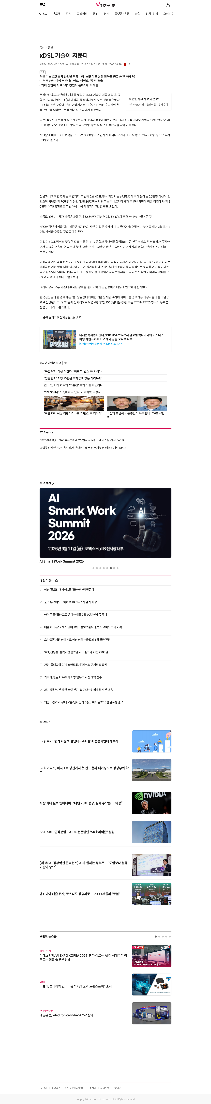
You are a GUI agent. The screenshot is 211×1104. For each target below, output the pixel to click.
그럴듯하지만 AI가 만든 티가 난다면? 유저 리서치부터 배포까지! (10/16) (83, 448)
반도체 (56, 14)
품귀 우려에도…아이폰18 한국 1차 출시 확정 (70, 602)
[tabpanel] (105, 526)
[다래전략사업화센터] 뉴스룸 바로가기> (100, 344)
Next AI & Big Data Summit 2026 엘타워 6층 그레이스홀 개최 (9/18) (82, 440)
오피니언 (168, 14)
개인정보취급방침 (74, 1088)
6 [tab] (111, 568)
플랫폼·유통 (122, 14)
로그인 (43, 1088)
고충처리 (91, 1088)
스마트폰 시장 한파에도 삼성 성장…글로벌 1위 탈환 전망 (77, 640)
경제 (106, 14)
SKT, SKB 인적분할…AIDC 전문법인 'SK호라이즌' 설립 (77, 832)
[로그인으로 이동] (168, 4)
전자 (68, 14)
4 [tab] (104, 568)
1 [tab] (93, 568)
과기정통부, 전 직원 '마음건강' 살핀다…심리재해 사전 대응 (78, 690)
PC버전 (117, 1088)
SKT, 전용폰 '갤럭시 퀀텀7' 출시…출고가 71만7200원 (76, 652)
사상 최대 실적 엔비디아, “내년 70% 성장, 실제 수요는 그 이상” (81, 803)
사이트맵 (104, 1088)
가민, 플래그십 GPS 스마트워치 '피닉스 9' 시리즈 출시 (75, 665)
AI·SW (43, 14)
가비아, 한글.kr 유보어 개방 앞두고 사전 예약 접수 (73, 677)
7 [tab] (114, 568)
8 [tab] (118, 568)
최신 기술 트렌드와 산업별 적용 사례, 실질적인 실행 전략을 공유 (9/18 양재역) (87, 76)
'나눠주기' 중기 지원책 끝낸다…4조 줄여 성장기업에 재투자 (79, 741)
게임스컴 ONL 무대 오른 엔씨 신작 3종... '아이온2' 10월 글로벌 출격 (83, 702)
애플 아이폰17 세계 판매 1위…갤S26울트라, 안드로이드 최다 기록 (83, 627)
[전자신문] (105, 4)
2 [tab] (97, 568)
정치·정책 (152, 14)
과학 (137, 14)
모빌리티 (82, 14)
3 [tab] (100, 568)
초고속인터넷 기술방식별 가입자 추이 (149, 104)
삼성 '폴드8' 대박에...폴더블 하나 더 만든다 (69, 590)
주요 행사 (47, 483)
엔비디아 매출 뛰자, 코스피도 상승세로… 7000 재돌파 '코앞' (80, 894)
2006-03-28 (119, 64)
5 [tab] (107, 568)
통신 (95, 14)
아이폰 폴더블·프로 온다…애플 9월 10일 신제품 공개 (75, 615)
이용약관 (55, 1088)
